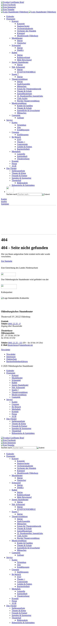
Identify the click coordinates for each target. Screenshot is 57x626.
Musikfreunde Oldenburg (27, 36)
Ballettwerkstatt (23, 57)
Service (9, 120)
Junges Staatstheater (20, 62)
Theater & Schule (24, 91)
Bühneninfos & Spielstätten (23, 185)
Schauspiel (16, 45)
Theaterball (16, 180)
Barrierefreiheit (23, 149)
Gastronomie (22, 144)
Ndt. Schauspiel (18, 67)
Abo (19, 127)
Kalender (10, 16)
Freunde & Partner (19, 175)
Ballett (14, 52)
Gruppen (15, 132)
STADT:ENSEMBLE (26, 72)
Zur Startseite (6, 261)
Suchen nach (11, 194)
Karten (14, 122)
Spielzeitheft (22, 156)
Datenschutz (11, 359)
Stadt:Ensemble (23, 84)
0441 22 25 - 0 (14, 324)
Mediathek (16, 151)
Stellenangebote (18, 171)
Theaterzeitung (23, 159)
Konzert (15, 21)
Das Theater (11, 168)
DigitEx (20, 50)
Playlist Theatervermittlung (28, 101)
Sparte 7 (15, 74)
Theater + (21, 142)
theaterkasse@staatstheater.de (20, 345)
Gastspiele (16, 115)
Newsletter (5, 350)
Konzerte (21, 24)
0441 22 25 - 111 (15, 343)
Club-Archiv (22, 98)
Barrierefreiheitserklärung (17, 361)
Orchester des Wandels (26, 31)
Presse (14, 163)
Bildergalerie (22, 183)
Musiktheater (17, 38)
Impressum (11, 356)
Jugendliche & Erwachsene (28, 110)
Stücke (20, 40)
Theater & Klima (19, 173)
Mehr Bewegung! (24, 60)
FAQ (19, 139)
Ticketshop (21, 125)
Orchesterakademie (25, 28)
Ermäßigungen (23, 130)
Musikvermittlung (19, 103)
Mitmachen (21, 86)
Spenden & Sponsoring (21, 178)
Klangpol (21, 33)
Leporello (21, 154)
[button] (10, 189)
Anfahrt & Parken (24, 147)
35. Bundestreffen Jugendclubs (30, 96)
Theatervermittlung (20, 79)
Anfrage (20, 118)
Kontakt (15, 161)
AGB (14, 166)
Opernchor (21, 43)
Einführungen (22, 134)
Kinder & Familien (25, 106)
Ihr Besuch (16, 137)
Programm (10, 19)
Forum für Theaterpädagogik (29, 89)
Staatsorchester (23, 26)
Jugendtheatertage (24, 93)
